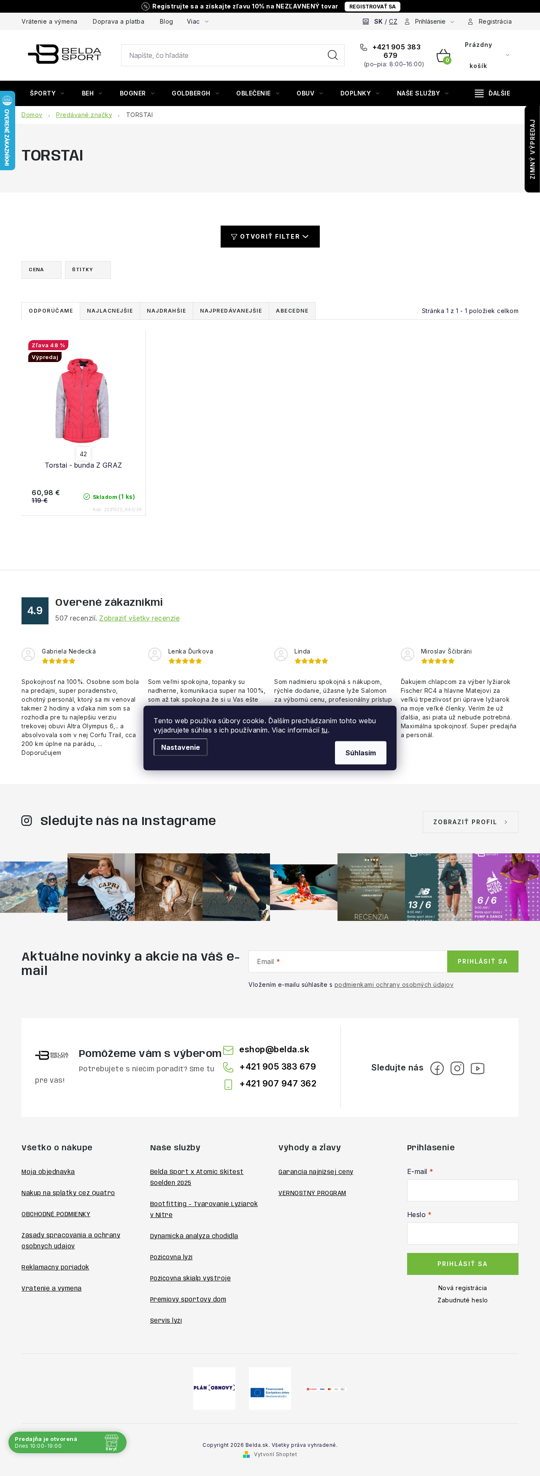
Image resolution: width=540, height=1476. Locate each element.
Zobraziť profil (465, 821)
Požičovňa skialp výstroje (190, 1279)
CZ (393, 21)
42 (83, 454)
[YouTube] (477, 1068)
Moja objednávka (48, 1172)
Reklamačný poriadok (55, 1268)
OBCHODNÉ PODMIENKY (56, 1214)
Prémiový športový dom (188, 1300)
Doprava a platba (118, 21)
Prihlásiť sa (483, 961)
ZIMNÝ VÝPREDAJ (532, 149)
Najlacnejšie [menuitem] (110, 311)
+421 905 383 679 (396, 51)
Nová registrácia (462, 1287)
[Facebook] (437, 1068)
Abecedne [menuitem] (292, 311)
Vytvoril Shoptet (275, 1454)
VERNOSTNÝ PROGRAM (312, 1193)
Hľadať (333, 55)
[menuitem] (47, 93)
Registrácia (495, 21)
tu (324, 730)
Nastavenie (180, 747)
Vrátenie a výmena (50, 21)
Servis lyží (166, 1321)
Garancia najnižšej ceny (316, 1172)
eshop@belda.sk (274, 1049)
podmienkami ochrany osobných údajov (394, 984)
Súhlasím (361, 753)
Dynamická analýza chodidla (194, 1236)
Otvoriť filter (270, 236)
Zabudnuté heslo (462, 1300)
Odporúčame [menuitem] (51, 311)
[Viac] (493, 93)
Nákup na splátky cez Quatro (68, 1193)
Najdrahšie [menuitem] (166, 311)
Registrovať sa (372, 6)
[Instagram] (457, 1068)
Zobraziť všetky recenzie (139, 618)
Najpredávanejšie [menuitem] (231, 311)
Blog (166, 21)
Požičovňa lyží (171, 1258)
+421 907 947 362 (277, 1083)
